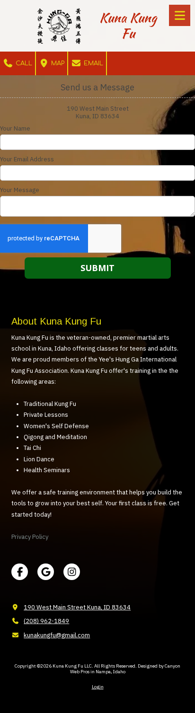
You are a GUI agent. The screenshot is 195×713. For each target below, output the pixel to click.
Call (23, 63)
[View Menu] (179, 15)
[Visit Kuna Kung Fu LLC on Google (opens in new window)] (45, 571)
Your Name (15, 128)
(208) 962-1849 (46, 621)
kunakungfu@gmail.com (57, 635)
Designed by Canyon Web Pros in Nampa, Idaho (125, 669)
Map (56, 63)
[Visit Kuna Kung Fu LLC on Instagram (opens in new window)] (71, 571)
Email (92, 63)
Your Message (19, 190)
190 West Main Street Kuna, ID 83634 (77, 607)
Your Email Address (27, 159)
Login (98, 687)
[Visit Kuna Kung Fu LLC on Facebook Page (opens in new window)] (19, 571)
